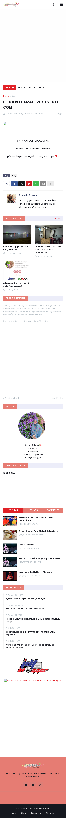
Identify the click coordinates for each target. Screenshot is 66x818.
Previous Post (12, 398)
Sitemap (50, 813)
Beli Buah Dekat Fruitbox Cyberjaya (25, 608)
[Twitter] (21, 183)
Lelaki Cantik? (26, 544)
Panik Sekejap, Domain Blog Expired (16, 248)
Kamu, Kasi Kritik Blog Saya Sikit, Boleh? (40, 558)
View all (58, 218)
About (24, 813)
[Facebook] (14, 183)
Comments (53, 510)
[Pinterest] (29, 183)
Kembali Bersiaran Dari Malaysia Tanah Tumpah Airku (48, 249)
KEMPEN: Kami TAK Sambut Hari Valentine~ (36, 519)
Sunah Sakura (29, 195)
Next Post (56, 398)
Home (6, 96)
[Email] (43, 183)
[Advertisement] (33, 45)
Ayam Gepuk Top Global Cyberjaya (38, 531)
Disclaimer (36, 813)
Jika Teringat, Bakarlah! (31, 87)
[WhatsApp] (36, 183)
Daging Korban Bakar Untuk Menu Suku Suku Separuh (30, 633)
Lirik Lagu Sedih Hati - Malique (35, 572)
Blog (14, 96)
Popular (13, 510)
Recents (33, 510)
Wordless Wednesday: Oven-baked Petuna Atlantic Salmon (29, 646)
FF (56, 156)
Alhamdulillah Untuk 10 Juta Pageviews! (16, 284)
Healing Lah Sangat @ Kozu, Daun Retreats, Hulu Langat (32, 620)
